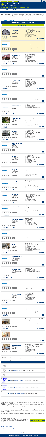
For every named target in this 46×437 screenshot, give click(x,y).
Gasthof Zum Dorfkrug (16, 206)
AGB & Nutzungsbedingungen (26, 435)
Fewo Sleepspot (15, 30)
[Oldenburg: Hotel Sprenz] (6, 158)
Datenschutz (17, 435)
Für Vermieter (11, 435)
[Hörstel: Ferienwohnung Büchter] (6, 234)
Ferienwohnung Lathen (16, 68)
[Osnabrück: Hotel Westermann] (6, 95)
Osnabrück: (10, 387)
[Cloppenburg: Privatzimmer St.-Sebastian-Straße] (6, 259)
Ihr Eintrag (16, 1)
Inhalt (10, 1)
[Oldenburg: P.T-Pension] (6, 246)
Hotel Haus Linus (15, 194)
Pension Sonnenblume (16, 55)
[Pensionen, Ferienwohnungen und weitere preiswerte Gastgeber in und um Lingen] (4, 374)
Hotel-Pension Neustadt (16, 294)
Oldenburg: (10, 380)
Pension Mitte (14, 131)
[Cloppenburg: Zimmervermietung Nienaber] (6, 107)
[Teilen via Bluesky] (24, 433)
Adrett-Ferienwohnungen (16, 345)
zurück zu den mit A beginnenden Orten (9, 428)
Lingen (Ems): (10, 374)
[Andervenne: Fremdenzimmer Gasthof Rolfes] (6, 221)
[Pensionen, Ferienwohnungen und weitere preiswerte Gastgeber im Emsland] (4, 370)
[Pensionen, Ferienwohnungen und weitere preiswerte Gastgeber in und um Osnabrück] (4, 387)
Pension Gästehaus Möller (16, 269)
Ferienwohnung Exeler (16, 319)
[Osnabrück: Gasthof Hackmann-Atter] (6, 309)
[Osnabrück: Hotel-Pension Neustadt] (6, 296)
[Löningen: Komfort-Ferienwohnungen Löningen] (6, 146)
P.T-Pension (14, 244)
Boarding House (15, 333)
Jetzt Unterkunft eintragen (38, 420)
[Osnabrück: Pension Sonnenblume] (6, 57)
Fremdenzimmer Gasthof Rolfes (18, 219)
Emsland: (9, 370)
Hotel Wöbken (14, 282)
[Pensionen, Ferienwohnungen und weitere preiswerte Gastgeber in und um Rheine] (4, 393)
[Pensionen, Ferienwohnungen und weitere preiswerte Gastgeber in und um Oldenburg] (4, 380)
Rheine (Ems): (10, 393)
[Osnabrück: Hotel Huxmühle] (6, 183)
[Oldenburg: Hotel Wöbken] (6, 284)
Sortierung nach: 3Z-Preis (30, 25)
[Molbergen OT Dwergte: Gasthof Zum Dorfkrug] (6, 208)
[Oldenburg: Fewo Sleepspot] (6, 32)
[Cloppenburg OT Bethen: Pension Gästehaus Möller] (6, 271)
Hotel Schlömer (14, 169)
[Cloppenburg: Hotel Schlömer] (6, 171)
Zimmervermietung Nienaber (17, 105)
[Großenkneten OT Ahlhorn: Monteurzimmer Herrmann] (6, 45)
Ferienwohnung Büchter (16, 232)
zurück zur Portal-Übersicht (7, 426)
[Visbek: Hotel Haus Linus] (6, 196)
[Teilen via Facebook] (22, 433)
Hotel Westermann (15, 93)
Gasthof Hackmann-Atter (16, 307)
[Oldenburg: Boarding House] (6, 335)
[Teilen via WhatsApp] (27, 433)
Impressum (35, 435)
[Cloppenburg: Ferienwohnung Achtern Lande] (6, 82)
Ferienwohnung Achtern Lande (17, 80)
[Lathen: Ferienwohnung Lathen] (6, 70)
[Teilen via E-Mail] (30, 433)
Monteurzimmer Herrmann (16, 43)
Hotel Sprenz (14, 156)
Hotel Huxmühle (15, 181)
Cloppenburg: (10, 365)
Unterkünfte (3, 1)
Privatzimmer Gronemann (16, 118)
